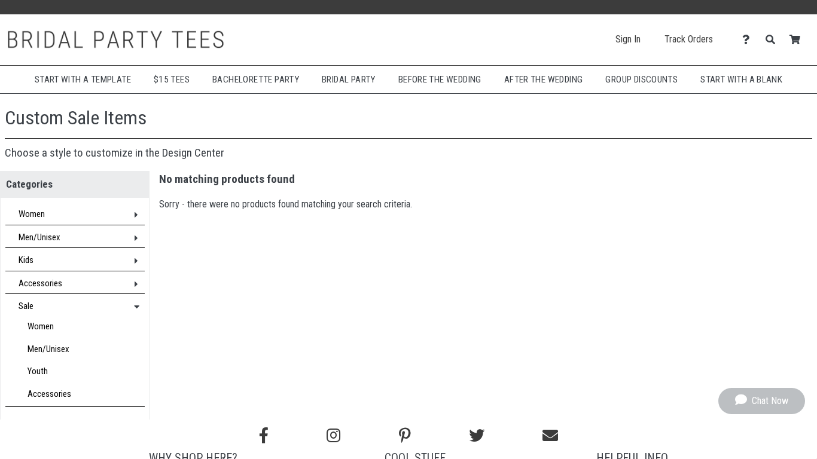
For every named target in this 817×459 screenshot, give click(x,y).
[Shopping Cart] (798, 39)
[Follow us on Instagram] (333, 436)
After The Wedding (543, 79)
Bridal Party (349, 79)
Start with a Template (83, 79)
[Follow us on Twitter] (476, 436)
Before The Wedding (439, 79)
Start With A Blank (741, 79)
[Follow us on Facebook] (264, 436)
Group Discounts (641, 79)
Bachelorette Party (255, 79)
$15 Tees (172, 79)
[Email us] (550, 436)
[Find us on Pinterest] (405, 436)
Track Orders (688, 39)
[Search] (773, 39)
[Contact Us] (749, 39)
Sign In (628, 39)
